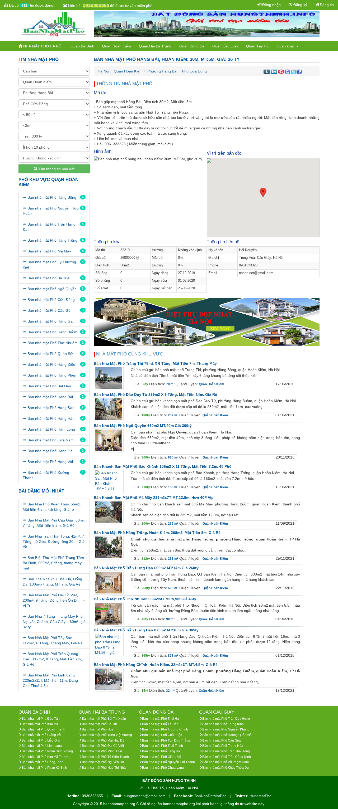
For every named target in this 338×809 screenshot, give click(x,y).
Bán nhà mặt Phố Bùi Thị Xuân (104, 718)
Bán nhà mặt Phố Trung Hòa (222, 746)
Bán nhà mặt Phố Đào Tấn (41, 718)
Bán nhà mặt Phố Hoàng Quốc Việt (227, 735)
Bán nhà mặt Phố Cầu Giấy (221, 740)
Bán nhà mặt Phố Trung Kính (223, 724)
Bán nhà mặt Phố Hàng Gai (50, 321)
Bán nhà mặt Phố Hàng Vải (50, 462)
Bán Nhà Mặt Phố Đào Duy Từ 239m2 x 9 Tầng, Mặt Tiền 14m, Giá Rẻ (155, 394)
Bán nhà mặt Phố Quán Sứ (50, 354)
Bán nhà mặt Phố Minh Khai (102, 751)
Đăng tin (326, 5)
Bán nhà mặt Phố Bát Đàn (49, 386)
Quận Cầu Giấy (225, 46)
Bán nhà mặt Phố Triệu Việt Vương (107, 735)
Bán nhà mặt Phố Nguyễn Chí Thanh (168, 762)
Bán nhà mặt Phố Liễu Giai (41, 740)
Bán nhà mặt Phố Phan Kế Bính (44, 767)
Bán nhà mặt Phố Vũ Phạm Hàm (225, 762)
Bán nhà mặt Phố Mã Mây (49, 251)
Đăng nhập (271, 5)
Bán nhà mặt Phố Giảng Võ (41, 735)
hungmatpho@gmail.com (145, 796)
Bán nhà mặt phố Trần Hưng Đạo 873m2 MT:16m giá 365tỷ (146, 630)
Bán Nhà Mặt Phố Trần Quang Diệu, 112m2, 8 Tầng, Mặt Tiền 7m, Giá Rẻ (52, 659)
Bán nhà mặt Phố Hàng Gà (50, 451)
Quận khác (286, 46)
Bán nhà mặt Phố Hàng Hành (52, 418)
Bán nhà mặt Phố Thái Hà (160, 718)
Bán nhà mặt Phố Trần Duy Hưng (226, 718)
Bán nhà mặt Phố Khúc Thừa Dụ (225, 767)
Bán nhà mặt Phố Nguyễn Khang (226, 729)
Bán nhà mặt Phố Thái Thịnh (162, 746)
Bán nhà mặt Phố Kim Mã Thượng (46, 757)
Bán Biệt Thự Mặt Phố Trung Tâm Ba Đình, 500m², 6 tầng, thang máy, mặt (53, 562)
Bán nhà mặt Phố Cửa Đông (51, 300)
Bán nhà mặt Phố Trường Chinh (165, 729)
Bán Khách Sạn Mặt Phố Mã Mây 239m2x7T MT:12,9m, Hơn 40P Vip (154, 497)
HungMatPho (260, 796)
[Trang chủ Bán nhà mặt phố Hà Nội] (54, 24)
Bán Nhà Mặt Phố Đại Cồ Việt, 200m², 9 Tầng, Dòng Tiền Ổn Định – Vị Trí (54, 600)
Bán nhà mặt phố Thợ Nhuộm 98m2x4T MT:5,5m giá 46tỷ (145, 599)
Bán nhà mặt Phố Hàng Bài (50, 397)
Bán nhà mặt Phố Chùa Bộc (162, 735)
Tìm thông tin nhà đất (55, 169)
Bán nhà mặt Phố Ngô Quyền (52, 289)
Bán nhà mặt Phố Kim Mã (40, 724)
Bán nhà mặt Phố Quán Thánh (43, 729)
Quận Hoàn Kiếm (116, 46)
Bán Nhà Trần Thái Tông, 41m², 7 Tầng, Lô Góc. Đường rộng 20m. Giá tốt (53, 541)
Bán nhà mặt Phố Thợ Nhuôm (52, 343)
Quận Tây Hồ (257, 46)
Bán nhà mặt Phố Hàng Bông (51, 197)
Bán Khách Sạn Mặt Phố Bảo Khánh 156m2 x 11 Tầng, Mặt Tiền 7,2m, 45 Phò (163, 466)
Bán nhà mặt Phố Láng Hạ (161, 751)
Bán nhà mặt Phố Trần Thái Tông (226, 751)
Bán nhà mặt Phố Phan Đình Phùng (47, 751)
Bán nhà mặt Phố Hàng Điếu (51, 364)
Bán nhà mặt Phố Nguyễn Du (103, 762)
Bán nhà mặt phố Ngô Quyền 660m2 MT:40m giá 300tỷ (143, 425)
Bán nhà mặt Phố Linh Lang (42, 746)
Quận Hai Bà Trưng (155, 46)
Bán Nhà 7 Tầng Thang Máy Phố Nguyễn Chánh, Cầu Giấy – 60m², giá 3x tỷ (54, 621)
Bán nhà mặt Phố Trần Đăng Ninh (226, 757)
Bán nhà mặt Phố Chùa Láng (163, 767)
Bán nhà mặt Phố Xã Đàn (160, 724)
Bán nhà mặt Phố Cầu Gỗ (49, 310)
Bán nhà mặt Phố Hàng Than (42, 762)
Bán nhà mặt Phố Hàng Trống (52, 240)
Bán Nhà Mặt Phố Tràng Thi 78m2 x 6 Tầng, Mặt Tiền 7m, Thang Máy (155, 363)
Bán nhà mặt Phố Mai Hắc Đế (103, 740)
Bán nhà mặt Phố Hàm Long (51, 429)
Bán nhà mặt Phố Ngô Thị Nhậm (105, 767)
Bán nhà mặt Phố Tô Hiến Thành (105, 757)
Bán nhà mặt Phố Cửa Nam (50, 440)
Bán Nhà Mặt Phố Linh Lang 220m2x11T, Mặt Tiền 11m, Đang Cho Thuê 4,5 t (50, 680)
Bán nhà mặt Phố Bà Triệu (49, 278)
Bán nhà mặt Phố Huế (98, 729)
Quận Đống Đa (191, 46)
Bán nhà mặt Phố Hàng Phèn (51, 375)
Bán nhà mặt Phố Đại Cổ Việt (103, 746)
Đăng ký (299, 5)
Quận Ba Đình (82, 46)
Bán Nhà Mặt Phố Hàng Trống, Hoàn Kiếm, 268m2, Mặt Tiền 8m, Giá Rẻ (157, 532)
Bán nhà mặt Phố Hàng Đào (50, 408)
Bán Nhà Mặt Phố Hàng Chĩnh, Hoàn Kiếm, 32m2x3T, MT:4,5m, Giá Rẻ (156, 664)
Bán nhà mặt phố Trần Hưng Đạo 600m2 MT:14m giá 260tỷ (146, 568)
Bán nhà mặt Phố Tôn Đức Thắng (166, 740)
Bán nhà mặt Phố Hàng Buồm (52, 332)
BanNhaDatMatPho (211, 796)
